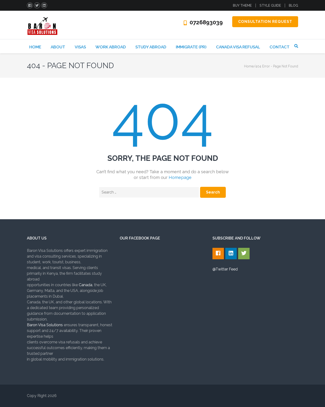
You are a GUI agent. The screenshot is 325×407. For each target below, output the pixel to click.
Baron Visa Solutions (45, 325)
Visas (80, 47)
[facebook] (30, 5)
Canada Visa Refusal (238, 47)
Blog (293, 5)
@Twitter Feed (225, 269)
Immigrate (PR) (191, 47)
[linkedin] (44, 5)
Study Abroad (150, 47)
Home (35, 47)
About (58, 47)
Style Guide (270, 5)
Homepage (180, 177)
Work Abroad (110, 47)
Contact (280, 47)
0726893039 (206, 22)
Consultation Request (265, 21)
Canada (85, 285)
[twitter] (37, 5)
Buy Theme (242, 5)
